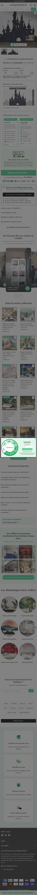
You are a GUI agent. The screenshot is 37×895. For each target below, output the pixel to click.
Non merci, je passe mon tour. (27, 451)
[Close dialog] (35, 439)
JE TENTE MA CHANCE (27, 449)
